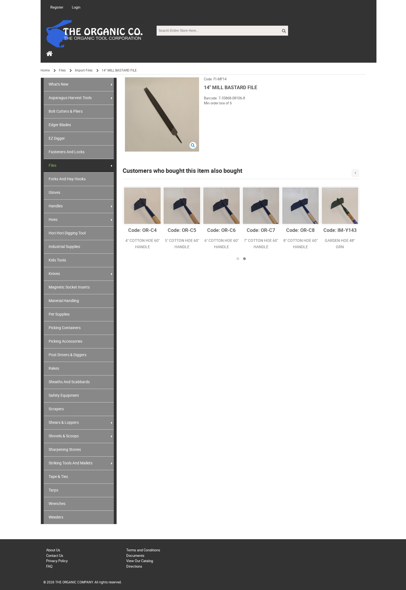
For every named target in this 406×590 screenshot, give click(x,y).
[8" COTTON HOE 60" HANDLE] (300, 205)
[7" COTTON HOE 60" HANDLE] (261, 205)
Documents (135, 556)
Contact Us (54, 556)
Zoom (192, 145)
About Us (53, 550)
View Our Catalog (139, 561)
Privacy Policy (57, 561)
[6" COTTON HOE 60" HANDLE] (221, 205)
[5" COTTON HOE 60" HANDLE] (181, 205)
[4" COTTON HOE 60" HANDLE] (142, 205)
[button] (237, 258)
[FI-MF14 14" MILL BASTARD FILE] (162, 80)
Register (56, 7)
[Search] (283, 31)
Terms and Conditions (143, 550)
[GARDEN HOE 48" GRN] (340, 205)
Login (76, 7)
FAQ (49, 566)
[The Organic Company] (94, 38)
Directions (134, 566)
